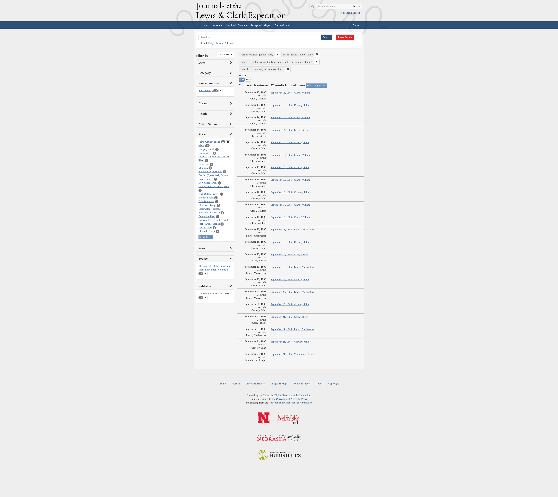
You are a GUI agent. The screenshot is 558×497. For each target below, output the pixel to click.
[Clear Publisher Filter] (206, 297)
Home (204, 25)
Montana (203, 167)
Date (248, 79)
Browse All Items (225, 43)
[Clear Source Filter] (206, 273)
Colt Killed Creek (207, 182)
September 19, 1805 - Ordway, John (290, 279)
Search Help (206, 43)
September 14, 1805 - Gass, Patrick (289, 129)
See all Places (205, 237)
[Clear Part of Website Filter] (220, 90)
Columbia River (206, 216)
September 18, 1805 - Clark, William (290, 217)
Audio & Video (283, 25)
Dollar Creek (205, 152)
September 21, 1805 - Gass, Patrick (289, 316)
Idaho (201, 145)
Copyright (333, 383)
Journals (217, 25)
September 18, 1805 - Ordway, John (290, 242)
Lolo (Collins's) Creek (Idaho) (214, 186)
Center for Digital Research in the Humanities (287, 395)
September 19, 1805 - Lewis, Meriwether (292, 267)
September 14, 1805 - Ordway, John (290, 142)
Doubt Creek (205, 227)
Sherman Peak (206, 197)
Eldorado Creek (206, 231)
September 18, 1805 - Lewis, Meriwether (292, 229)
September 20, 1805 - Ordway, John (290, 304)
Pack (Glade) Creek (208, 193)
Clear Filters (224, 54)
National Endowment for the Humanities (290, 402)
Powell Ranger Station (210, 171)
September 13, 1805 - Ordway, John (290, 105)
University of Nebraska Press (213, 293)
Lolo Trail (203, 164)
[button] (277, 54)
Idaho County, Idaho (209, 141)
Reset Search (345, 37)
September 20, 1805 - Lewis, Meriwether (292, 291)
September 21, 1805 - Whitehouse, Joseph (293, 354)
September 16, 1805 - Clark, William (290, 179)
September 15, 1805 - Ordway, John (290, 167)
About (356, 25)
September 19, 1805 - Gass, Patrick (289, 254)
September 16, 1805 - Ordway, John (290, 192)
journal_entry (205, 90)
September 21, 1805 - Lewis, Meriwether (292, 329)
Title (242, 79)
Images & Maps (260, 25)
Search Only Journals (316, 85)
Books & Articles (236, 25)
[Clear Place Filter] (228, 141)
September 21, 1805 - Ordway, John (290, 341)
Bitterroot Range (207, 205)
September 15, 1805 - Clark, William (290, 154)
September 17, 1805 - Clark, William (290, 204)
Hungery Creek (206, 149)
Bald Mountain (206, 201)
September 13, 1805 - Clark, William (290, 92)
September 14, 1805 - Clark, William (290, 117)
